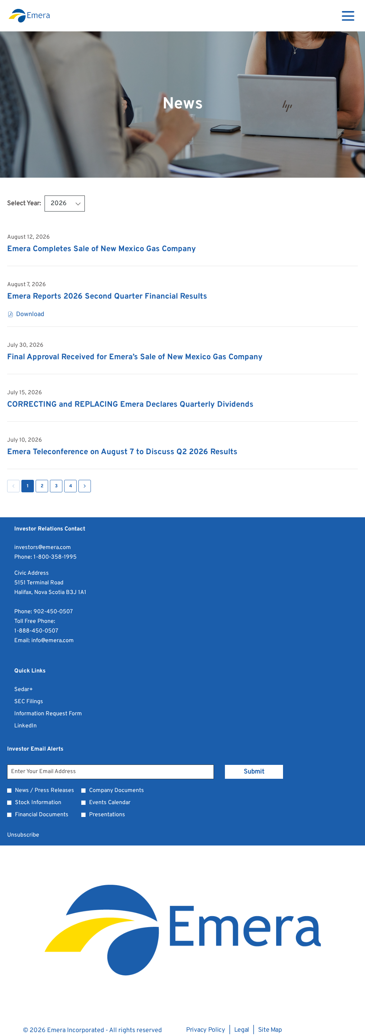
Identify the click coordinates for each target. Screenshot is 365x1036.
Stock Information (38, 802)
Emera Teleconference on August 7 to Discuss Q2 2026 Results (122, 452)
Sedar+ (32, 690)
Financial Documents (41, 814)
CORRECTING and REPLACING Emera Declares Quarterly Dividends (130, 405)
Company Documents (116, 790)
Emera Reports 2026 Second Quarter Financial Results (107, 296)
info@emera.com (52, 640)
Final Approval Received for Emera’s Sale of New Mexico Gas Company (135, 357)
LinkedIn (34, 726)
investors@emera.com (42, 547)
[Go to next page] (84, 486)
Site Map (270, 1030)
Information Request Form (57, 714)
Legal (242, 1030)
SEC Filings (38, 702)
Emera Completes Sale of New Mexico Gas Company (101, 249)
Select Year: (24, 203)
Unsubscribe (23, 835)
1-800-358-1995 (55, 557)
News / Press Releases (44, 790)
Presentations (107, 814)
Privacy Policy (205, 1030)
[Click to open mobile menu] (348, 15)
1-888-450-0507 (36, 631)
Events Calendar (109, 802)
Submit (254, 772)
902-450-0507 (53, 611)
